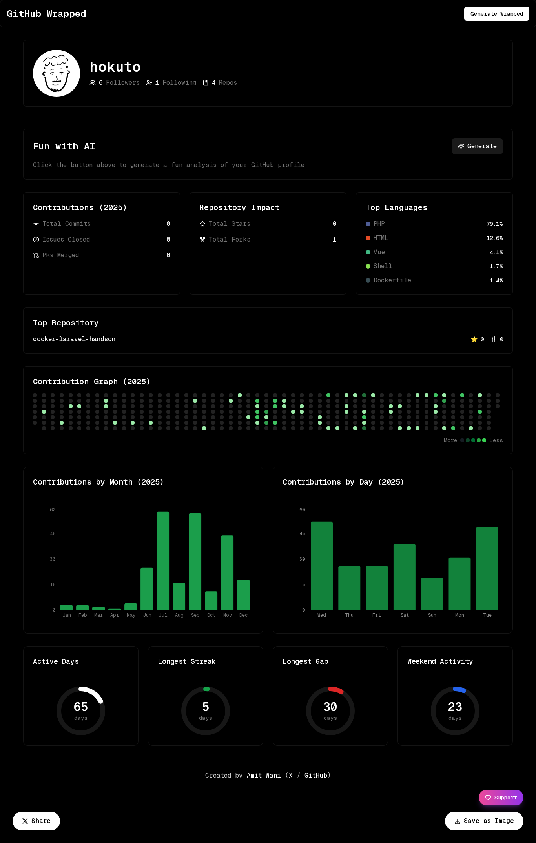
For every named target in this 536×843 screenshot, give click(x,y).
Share (41, 821)
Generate (482, 146)
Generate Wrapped (496, 14)
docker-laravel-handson (74, 339)
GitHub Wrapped (46, 13)
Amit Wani (264, 775)
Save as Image (489, 821)
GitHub (315, 775)
